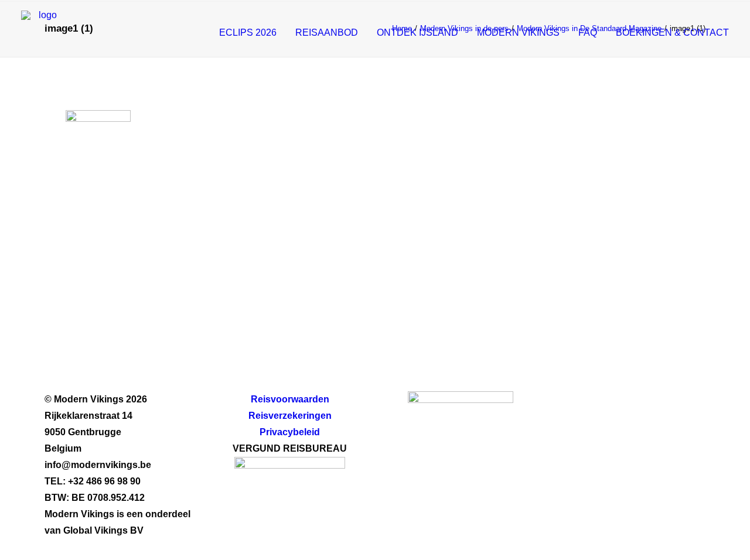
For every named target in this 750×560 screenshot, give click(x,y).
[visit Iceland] (460, 436)
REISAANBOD (326, 32)
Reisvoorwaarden (290, 399)
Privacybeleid (290, 432)
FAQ (587, 32)
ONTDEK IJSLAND (417, 32)
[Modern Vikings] (43, 32)
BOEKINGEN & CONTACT (672, 32)
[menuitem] (252, 32)
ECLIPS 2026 (248, 32)
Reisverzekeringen (290, 416)
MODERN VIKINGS (518, 32)
